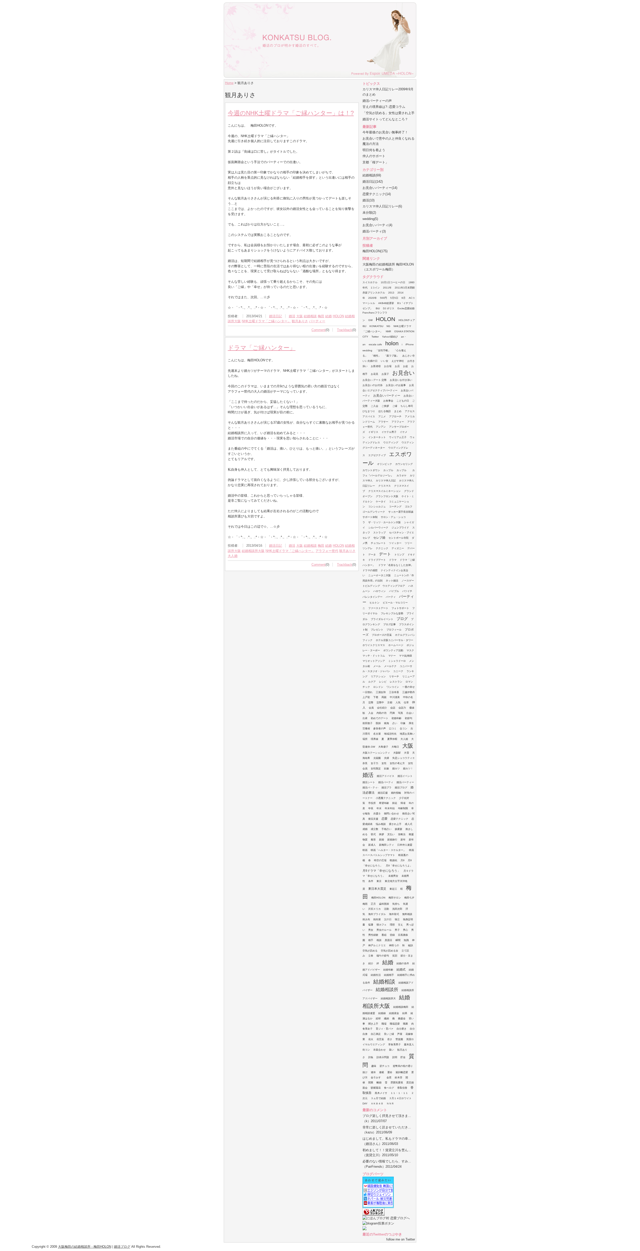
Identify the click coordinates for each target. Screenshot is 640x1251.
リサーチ (394, 676)
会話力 (402, 707)
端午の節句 (382, 955)
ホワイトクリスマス (373, 645)
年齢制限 (403, 808)
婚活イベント (405, 776)
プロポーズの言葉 (382, 635)
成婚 (365, 829)
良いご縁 (389, 1034)
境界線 (374, 739)
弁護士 (377, 813)
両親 (384, 697)
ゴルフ (408, 506)
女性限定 (376, 768)
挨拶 (381, 834)
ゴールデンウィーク (373, 511)
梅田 (321, 316)
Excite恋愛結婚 (406, 308)
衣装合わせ (379, 1049)
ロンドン (378, 687)
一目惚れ (367, 692)
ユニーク (398, 671)
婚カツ (396, 768)
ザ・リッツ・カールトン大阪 (384, 522)
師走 (394, 803)
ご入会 (374, 406)
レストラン (396, 681)
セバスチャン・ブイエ (401, 532)
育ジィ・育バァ (384, 1028)
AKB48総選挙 (386, 303)
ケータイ (381, 501)
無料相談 (407, 914)
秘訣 (410, 945)
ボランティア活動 (393, 650)
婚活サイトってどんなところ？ (385, 119)
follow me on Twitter (400, 1239)
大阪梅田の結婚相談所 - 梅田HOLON (84, 1246)
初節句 (408, 718)
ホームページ (395, 645)
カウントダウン (371, 470)
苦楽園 (399, 1039)
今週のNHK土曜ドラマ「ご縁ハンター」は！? (291, 113)
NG (388, 326)
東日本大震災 (377, 888)
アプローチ (395, 416)
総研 (378, 1018)
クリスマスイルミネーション (384, 491)
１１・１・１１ (399, 1093)
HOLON (338, 316)
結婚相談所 (387, 989)
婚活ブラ (387, 787)
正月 (373, 903)
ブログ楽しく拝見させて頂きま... (386, 1116)
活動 (386, 908)
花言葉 (380, 1039)
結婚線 (382, 1013)
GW (370, 320)
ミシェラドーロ (397, 661)
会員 (371, 707)
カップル (388, 470)
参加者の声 (379, 728)
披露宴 (398, 829)
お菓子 (385, 374)
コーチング (395, 506)
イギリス (373, 432)
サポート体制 (370, 517)
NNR (388, 331)
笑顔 (394, 955)
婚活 (292, 316)
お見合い (403, 373)
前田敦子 (367, 723)
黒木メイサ (381, 1093)
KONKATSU (376, 326)
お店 (397, 366)
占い (394, 723)
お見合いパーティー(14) (379, 188)
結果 (404, 1013)
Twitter (375, 336)
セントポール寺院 (398, 537)
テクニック (382, 548)
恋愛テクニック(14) (376, 194)
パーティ (391, 596)
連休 (373, 1072)
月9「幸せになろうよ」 (399, 865)
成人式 (408, 824)
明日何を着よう (373, 150)
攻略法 (402, 834)
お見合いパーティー (386, 395)
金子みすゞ (377, 1077)
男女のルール (384, 929)
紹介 (370, 963)
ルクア (372, 681)
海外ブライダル (377, 914)
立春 (370, 955)
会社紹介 (382, 707)
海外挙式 (394, 914)
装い (391, 1049)
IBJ (364, 326)
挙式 (373, 834)
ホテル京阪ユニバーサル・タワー (394, 640)
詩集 (370, 1057)
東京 (379, 881)
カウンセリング (404, 464)
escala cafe (375, 344)
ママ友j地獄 (405, 655)
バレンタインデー (372, 596)
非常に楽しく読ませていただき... (386, 1127)
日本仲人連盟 (404, 844)
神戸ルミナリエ (377, 945)
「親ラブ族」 (391, 355)
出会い (410, 713)
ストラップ (379, 532)
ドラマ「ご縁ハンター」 (262, 348)
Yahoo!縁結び (390, 336)
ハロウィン (379, 591)
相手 (370, 940)
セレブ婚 (379, 537)
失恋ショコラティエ (403, 758)
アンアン (381, 426)
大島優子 (383, 746)
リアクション (378, 676)
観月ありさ (300, 321)
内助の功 (381, 713)
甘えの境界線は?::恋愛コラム (383, 107)
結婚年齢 (388, 969)
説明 (394, 1057)
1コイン (375, 287)
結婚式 (401, 969)
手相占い (387, 829)
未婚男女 (393, 875)
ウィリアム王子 (397, 437)
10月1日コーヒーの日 (393, 282)
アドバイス (368, 416)
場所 (365, 739)
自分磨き (401, 1028)
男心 (405, 929)
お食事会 (388, 400)
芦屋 (399, 1034)
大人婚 (233, 556)
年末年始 (390, 808)
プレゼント (377, 629)
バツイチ (407, 591)
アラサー (383, 421)
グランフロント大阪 (387, 496)
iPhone (410, 344)
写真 (400, 713)
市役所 (372, 803)
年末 (379, 808)
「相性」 (376, 355)
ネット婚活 (392, 580)
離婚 (379, 1082)
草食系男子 (394, 1044)
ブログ (402, 619)
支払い (391, 834)
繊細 (386, 1018)
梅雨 (365, 903)
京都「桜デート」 (375, 162)
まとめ (398, 411)
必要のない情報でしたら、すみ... (386, 1161)
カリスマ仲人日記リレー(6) (382, 206)
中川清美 (395, 697)
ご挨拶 (385, 406)
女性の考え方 (397, 763)
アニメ (382, 416)
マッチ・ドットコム (373, 655)
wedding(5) (370, 219)
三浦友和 (381, 692)
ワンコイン (392, 687)
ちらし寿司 (406, 406)
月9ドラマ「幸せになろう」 (381, 870)
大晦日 (395, 746)
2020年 (372, 297)
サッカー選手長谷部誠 (400, 511)
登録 (392, 934)
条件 (370, 881)
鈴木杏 (398, 1077)
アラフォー (398, 421)
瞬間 (398, 940)
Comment (319, 330)
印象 (403, 723)
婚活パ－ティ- (370, 787)
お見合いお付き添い (401, 380)
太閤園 (377, 758)
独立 (397, 919)
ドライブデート (377, 559)
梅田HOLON (378, 897)
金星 (389, 1077)
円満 (392, 713)
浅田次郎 (397, 908)
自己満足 (376, 1034)
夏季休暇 (392, 739)
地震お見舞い (407, 733)
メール (377, 666)
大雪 (406, 752)
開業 (370, 1082)
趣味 (373, 1066)
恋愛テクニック (399, 818)
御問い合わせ (391, 813)
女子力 (374, 763)
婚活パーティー (405, 782)
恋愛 (385, 818)
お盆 (405, 366)
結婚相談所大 (388, 998)
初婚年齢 (397, 718)
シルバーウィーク (378, 527)
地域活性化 (390, 733)
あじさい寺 (408, 355)
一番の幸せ (408, 687)
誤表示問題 (382, 1057)
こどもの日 (402, 400)
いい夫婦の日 (370, 361)
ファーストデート (378, 608)
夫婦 (386, 758)
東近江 (393, 888)
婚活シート (368, 782)
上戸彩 (366, 697)
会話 (392, 707)
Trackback (344, 330)
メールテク (390, 666)
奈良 (365, 763)
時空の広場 (380, 860)
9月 (404, 297)
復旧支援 (373, 818)
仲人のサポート (373, 156)
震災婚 (410, 1082)
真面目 (388, 940)
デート (385, 554)
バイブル (394, 591)
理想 (392, 924)
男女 (370, 929)
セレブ (366, 537)
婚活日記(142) (372, 181)
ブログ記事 (389, 624)
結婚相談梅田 (400, 1007)
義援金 (402, 1018)
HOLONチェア (406, 320)
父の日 (388, 919)
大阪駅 (397, 752)
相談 (379, 940)
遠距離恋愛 (402, 1072)
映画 (365, 850)
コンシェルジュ (377, 506)
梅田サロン (394, 897)
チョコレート (378, 543)
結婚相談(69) (371, 175)
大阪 (299, 316)
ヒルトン (375, 602)
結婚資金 (394, 1013)
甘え (400, 924)
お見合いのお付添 (372, 385)
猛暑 (370, 924)
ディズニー (398, 548)
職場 (384, 1023)
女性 (384, 763)
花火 (370, 1039)
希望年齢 (384, 803)
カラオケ (401, 475)
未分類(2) (369, 212)
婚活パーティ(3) (374, 231)
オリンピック (384, 464)
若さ (389, 1039)
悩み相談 (381, 824)
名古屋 (377, 733)
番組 (384, 934)
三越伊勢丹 (408, 692)
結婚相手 (389, 975)
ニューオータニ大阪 (379, 575)
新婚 (381, 839)
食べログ (389, 1087)
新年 (403, 839)
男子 (397, 929)
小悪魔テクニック (386, 798)
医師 (378, 723)
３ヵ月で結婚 (378, 1098)
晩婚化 (393, 860)
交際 (370, 702)
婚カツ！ (408, 768)
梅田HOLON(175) (375, 251)
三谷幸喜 (394, 692)
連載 (381, 1072)
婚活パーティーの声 (377, 101)
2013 (391, 292)
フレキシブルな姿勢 (392, 613)
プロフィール (394, 629)
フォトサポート (400, 608)
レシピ (382, 681)
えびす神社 (398, 361)
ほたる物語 (384, 411)
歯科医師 (384, 903)
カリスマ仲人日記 (386, 480)
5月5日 (394, 297)
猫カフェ (381, 924)
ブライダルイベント (382, 619)
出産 (365, 718)
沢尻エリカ (374, 908)
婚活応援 (383, 792)
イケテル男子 (389, 432)
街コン (366, 1049)
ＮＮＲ (390, 1103)
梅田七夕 (409, 897)
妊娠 (386, 768)
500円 (383, 297)
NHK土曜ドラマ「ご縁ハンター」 (266, 321)
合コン (403, 728)
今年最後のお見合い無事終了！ (385, 132)
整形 (373, 839)
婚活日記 (275, 316)
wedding (367, 350)
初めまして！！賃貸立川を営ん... (386, 1150)
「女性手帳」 (383, 350)
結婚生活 (376, 975)
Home (229, 83)
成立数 (374, 829)
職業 (405, 1023)
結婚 (328, 316)
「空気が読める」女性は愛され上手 (388, 113)
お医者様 (376, 366)
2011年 (387, 287)
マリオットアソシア (373, 661)
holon (391, 343)
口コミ (392, 728)
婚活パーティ (385, 782)
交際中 (380, 702)
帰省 (403, 803)
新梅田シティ (386, 844)
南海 (386, 723)
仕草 (406, 702)
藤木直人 (409, 1044)
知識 (406, 940)
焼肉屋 (377, 919)
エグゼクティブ (377, 455)
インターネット (377, 437)
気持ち (396, 903)
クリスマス (384, 485)
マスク (410, 650)
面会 (365, 1087)
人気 (398, 702)
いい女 (384, 361)
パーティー (317, 321)
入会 (370, 713)
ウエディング (390, 442)
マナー (392, 655)
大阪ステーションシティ (376, 752)
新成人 (372, 844)
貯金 (403, 1057)
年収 (370, 808)
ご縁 (394, 406)
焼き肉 (366, 919)
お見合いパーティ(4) (377, 225)
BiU (378, 308)
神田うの (394, 945)
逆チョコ (385, 1066)
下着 (375, 697)
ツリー (408, 543)
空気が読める (370, 950)
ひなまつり (368, 411)
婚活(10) (368, 200)
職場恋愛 (395, 1023)
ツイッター (395, 543)
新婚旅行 (392, 839)
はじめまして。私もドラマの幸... (386, 1138)
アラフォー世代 (327, 551)
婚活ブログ (401, 787)
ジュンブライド (400, 527)
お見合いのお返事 (396, 385)
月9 (402, 860)
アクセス (410, 411)
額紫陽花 (376, 1087)
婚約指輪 (396, 792)
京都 (389, 702)
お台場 (388, 366)
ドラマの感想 (370, 570)
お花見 (374, 374)
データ (372, 554)
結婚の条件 (402, 963)
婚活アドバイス (385, 776)
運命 (389, 1072)
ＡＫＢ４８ (377, 1103)
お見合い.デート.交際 (374, 380)
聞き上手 (373, 1023)
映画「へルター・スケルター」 (388, 850)
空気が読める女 (389, 950)
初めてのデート (379, 718)
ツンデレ (367, 548)
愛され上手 (395, 824)
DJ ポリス (388, 308)
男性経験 (373, 934)
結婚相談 (310, 316)
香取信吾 (402, 1087)
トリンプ (399, 554)
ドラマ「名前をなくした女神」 (395, 565)
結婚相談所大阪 (253, 551)
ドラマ (392, 559)
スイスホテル (370, 282)
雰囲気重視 (396, 1082)
